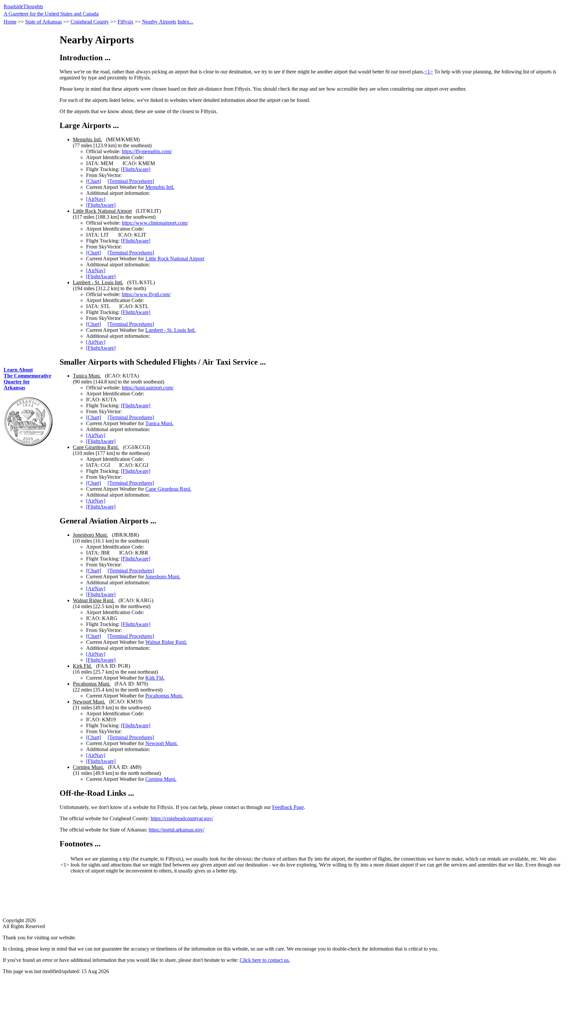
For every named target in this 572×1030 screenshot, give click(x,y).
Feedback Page (288, 807)
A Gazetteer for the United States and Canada (51, 14)
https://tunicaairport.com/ (147, 387)
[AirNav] (95, 199)
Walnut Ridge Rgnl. (166, 642)
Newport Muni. (161, 743)
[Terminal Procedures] (131, 181)
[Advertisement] (28, 232)
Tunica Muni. (159, 423)
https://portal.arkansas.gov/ (176, 829)
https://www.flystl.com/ (146, 294)
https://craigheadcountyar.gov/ (182, 818)
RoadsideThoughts (23, 6)
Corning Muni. (160, 779)
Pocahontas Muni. (164, 695)
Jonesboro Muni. (162, 576)
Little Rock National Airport (174, 258)
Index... (185, 21)
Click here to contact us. (265, 960)
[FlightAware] (135, 169)
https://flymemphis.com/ (147, 151)
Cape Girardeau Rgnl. (168, 489)
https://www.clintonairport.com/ (155, 223)
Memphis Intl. (159, 187)
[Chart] (93, 181)
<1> (428, 71)
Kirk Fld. (155, 678)
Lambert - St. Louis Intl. (170, 330)
